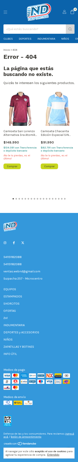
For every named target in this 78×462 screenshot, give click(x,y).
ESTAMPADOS (12, 296)
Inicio (6, 49)
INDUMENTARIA (14, 325)
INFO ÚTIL (10, 354)
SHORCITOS (11, 303)
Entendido (53, 454)
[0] (72, 12)
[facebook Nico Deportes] (13, 243)
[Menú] (5, 12)
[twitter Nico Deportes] (22, 243)
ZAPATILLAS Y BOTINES (18, 347)
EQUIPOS (9, 289)
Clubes (8, 38)
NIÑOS (8, 339)
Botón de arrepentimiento (26, 436)
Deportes (25, 38)
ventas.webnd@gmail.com (21, 271)
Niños (65, 38)
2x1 (5, 318)
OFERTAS (9, 311)
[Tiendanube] (20, 444)
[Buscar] (70, 29)
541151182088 (12, 257)
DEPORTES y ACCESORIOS (21, 332)
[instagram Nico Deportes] (4, 243)
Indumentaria (46, 38)
